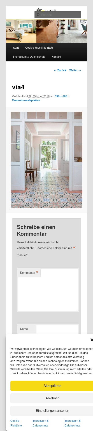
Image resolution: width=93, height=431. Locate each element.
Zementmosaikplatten (26, 100)
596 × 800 (61, 96)
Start (16, 47)
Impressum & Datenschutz (29, 56)
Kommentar (29, 272)
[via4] (46, 160)
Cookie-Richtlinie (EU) (39, 47)
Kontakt (56, 56)
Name (24, 328)
